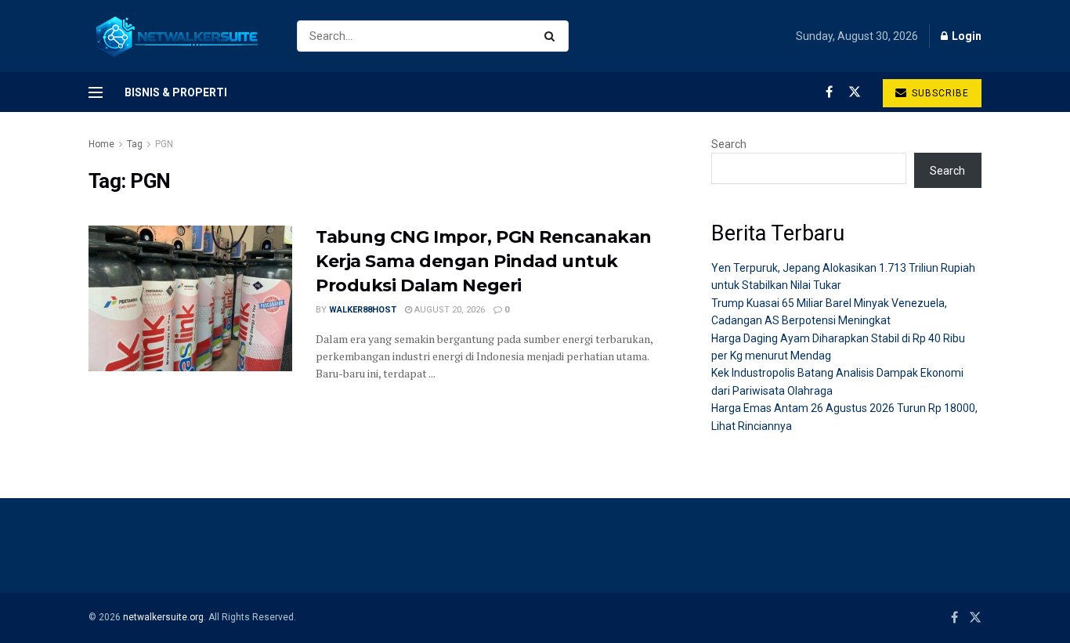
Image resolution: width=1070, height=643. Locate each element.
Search (728, 144)
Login (965, 36)
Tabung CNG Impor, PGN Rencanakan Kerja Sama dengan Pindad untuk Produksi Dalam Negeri (484, 261)
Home (101, 144)
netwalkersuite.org (163, 617)
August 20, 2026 (448, 310)
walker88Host (362, 310)
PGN (164, 144)
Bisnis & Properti (176, 92)
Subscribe (939, 93)
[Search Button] (553, 36)
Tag (135, 144)
